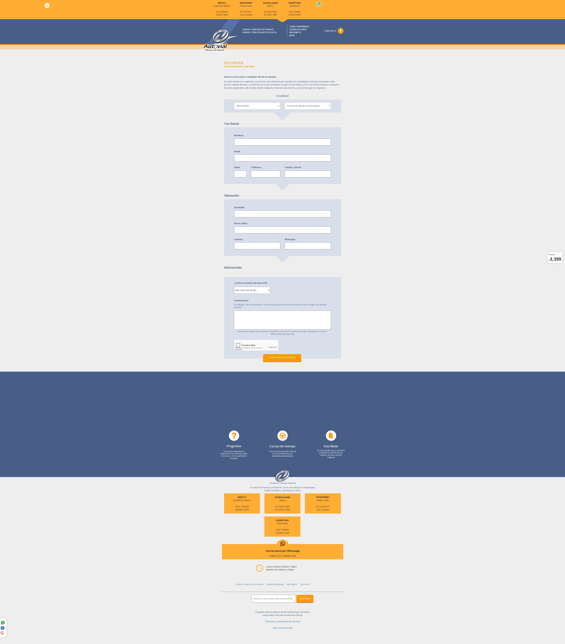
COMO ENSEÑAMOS (299, 26)
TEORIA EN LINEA (297, 29)
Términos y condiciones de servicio (282, 621)
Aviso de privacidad (282, 627)
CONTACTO (330, 30)
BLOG (292, 35)
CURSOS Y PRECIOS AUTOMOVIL (258, 29)
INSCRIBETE (295, 32)
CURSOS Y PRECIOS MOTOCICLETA (259, 32)
